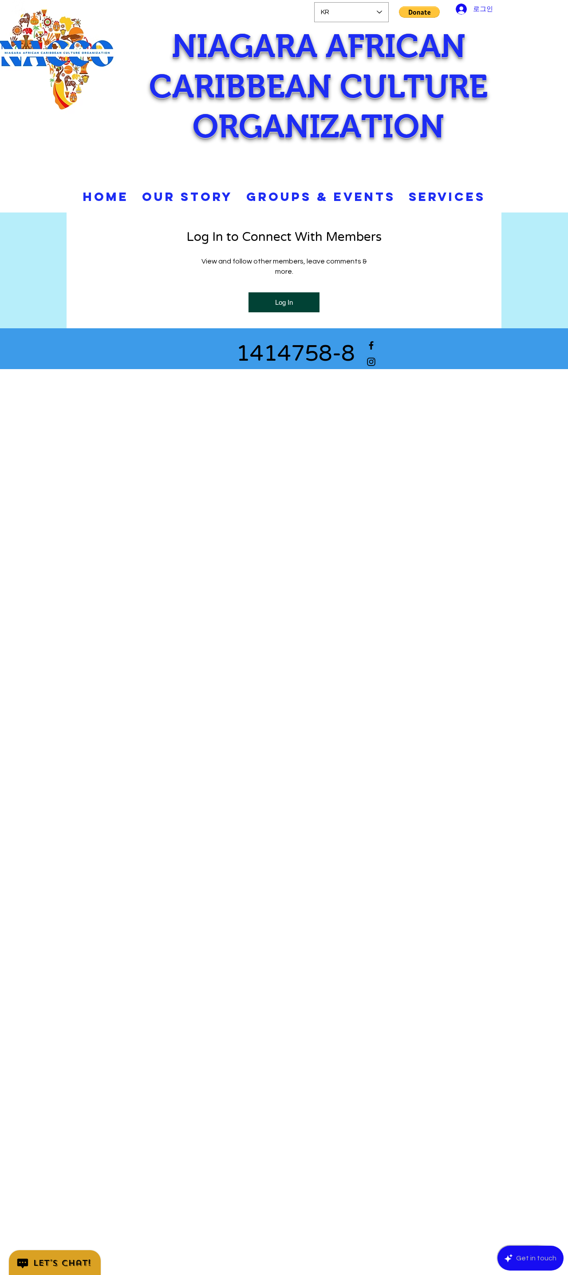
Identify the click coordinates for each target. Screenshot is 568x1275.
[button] (419, 12)
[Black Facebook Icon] (371, 345)
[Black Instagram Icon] (371, 361)
